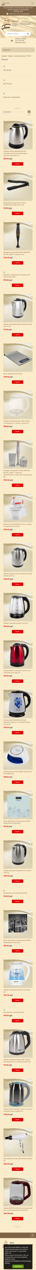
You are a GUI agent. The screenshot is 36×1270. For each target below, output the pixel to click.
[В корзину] (12, 40)
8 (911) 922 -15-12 (14, 14)
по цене (6, 114)
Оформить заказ (20, 42)
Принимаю (18, 1266)
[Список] (29, 114)
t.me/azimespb (24, 14)
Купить (17, 164)
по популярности (17, 112)
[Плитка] (29, 111)
